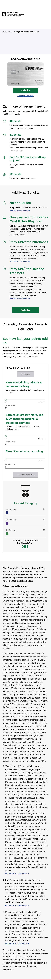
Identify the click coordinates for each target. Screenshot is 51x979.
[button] (25, 95)
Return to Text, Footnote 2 (17, 905)
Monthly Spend (10, 405)
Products (7, 31)
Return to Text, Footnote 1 (17, 874)
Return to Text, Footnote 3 (17, 944)
